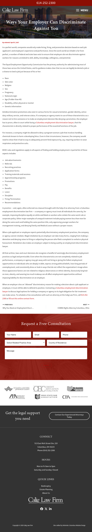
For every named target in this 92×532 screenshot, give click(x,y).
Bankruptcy (46, 486)
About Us (46, 493)
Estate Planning (46, 489)
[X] (46, 508)
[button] (69, 416)
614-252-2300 (46, 3)
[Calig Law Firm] (15, 10)
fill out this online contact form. (21, 298)
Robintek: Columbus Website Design (74, 525)
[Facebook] (41, 508)
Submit (46, 365)
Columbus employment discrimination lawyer (55, 122)
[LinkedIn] (50, 508)
